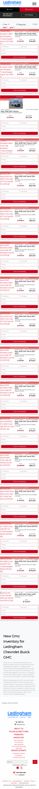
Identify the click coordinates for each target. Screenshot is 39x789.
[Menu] (34, 4)
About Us (18, 729)
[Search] (35, 762)
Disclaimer (18, 755)
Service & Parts (18, 750)
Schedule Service (19, 753)
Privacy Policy (30, 781)
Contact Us (6, 781)
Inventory (19, 738)
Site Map (14, 783)
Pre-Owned (19, 742)
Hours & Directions (18, 732)
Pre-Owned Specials (19, 746)
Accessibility (17, 781)
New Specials (18, 744)
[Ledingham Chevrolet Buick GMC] (12, 3)
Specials (19, 748)
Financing (19, 735)
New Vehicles (18, 740)
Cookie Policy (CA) (19, 757)
